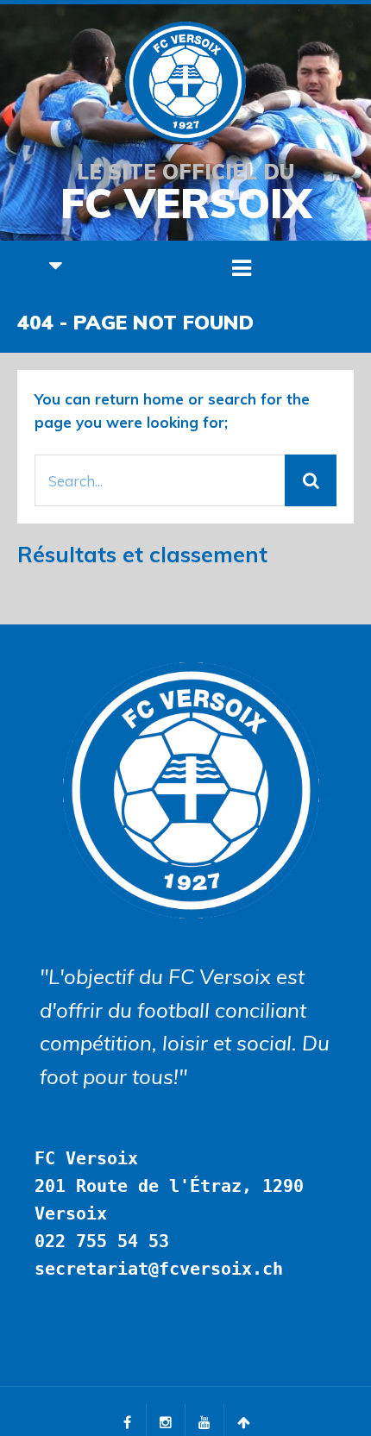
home (163, 399)
